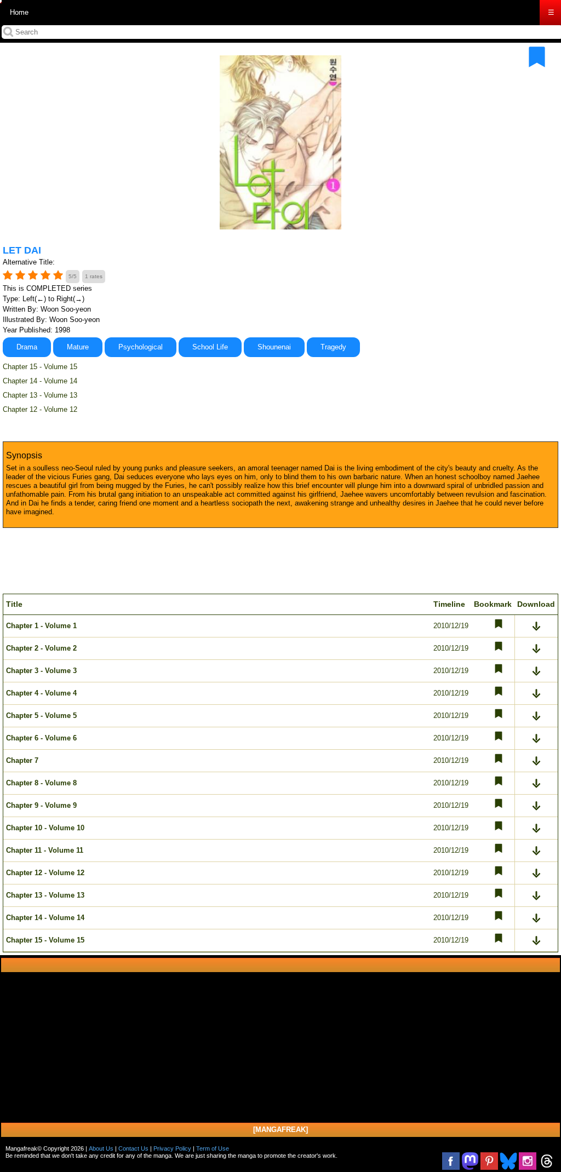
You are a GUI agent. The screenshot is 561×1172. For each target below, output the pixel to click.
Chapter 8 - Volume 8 (41, 783)
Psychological (140, 347)
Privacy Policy (172, 1148)
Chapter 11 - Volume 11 (44, 850)
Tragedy (333, 347)
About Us (101, 1148)
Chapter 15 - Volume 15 (40, 367)
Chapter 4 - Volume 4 (41, 693)
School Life (210, 347)
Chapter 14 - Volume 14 (40, 381)
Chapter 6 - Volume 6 (41, 738)
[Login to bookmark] (537, 57)
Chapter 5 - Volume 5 (41, 715)
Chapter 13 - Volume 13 (40, 395)
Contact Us (133, 1148)
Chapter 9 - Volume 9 (41, 805)
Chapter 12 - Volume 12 (40, 409)
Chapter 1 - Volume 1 (41, 626)
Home (19, 12)
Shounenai (274, 347)
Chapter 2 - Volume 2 (41, 648)
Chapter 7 (22, 760)
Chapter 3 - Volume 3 (41, 671)
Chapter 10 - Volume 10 (45, 828)
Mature (78, 347)
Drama (26, 347)
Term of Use (212, 1148)
